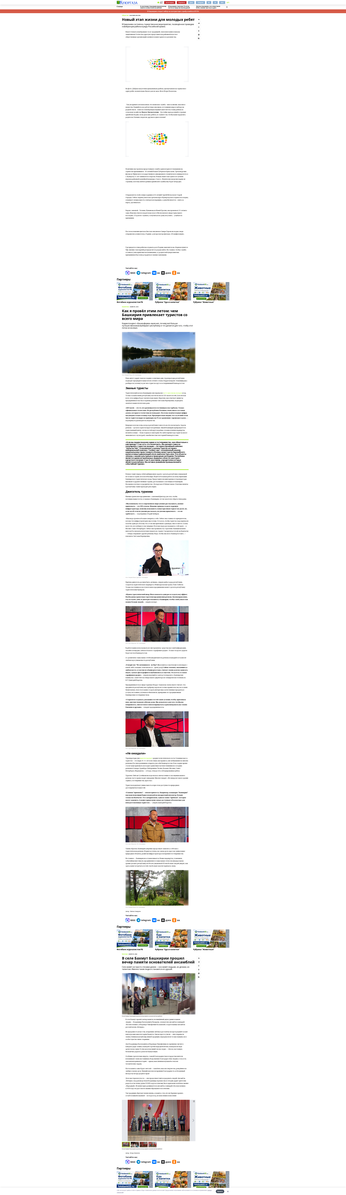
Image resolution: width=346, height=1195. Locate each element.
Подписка (181, 2)
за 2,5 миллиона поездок (172, 393)
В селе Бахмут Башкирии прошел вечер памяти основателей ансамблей (153, 7)
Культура (125, 954)
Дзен (191, 2)
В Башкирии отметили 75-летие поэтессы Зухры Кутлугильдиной (179, 7)
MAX (222, 2)
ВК (209, 2)
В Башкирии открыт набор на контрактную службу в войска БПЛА (173, 11)
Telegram (200, 2)
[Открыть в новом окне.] (130, 273)
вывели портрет (146, 758)
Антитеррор (170, 2)
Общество (125, 15)
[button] (193, 1120)
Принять (220, 1191)
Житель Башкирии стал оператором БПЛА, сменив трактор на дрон (208, 7)
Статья (119, 7)
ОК (215, 2)
